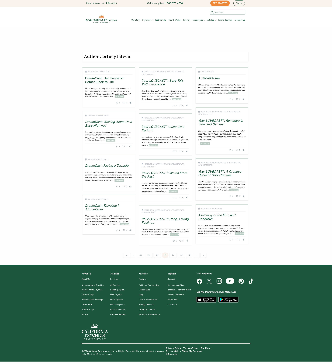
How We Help (88, 295)
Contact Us (240, 20)
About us (86, 279)
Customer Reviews (118, 314)
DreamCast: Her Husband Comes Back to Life (104, 80)
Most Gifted (87, 304)
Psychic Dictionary (176, 295)
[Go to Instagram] (219, 281)
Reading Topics (117, 290)
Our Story (135, 20)
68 (140, 255)
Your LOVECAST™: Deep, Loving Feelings (165, 220)
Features (143, 279)
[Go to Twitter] (209, 281)
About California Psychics (93, 285)
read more (120, 96)
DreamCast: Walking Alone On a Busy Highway (108, 123)
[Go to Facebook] (199, 281)
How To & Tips (88, 309)
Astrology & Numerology (155, 72)
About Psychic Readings (92, 299)
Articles (210, 20)
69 (149, 255)
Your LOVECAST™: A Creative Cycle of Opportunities (219, 173)
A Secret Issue (209, 78)
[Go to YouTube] (230, 281)
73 (181, 255)
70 (157, 255)
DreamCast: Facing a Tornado (106, 165)
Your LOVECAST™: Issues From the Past (164, 174)
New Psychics (116, 295)
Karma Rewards (225, 20)
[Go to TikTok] (250, 281)
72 (173, 255)
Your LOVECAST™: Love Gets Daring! (163, 128)
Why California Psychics (92, 290)
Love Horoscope (148, 74)
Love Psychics (116, 299)
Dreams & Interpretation (98, 72)
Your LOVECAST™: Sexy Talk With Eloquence (162, 82)
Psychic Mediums (117, 309)
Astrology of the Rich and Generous (216, 217)
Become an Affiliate (176, 285)
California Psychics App (149, 285)
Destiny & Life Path (147, 309)
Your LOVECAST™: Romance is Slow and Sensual (220, 122)
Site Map (205, 348)
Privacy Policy (173, 348)
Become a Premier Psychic (179, 290)
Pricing (186, 20)
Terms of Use (190, 348)
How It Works (174, 20)
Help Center (173, 299)
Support (171, 279)
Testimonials (160, 20)
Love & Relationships (175, 72)
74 (189, 255)
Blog (141, 295)
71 (165, 255)
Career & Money (207, 72)
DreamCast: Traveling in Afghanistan (102, 207)
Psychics (146, 20)
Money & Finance (146, 304)
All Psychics (115, 285)
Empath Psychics (117, 304)
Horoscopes (197, 20)
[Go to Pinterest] (240, 281)
